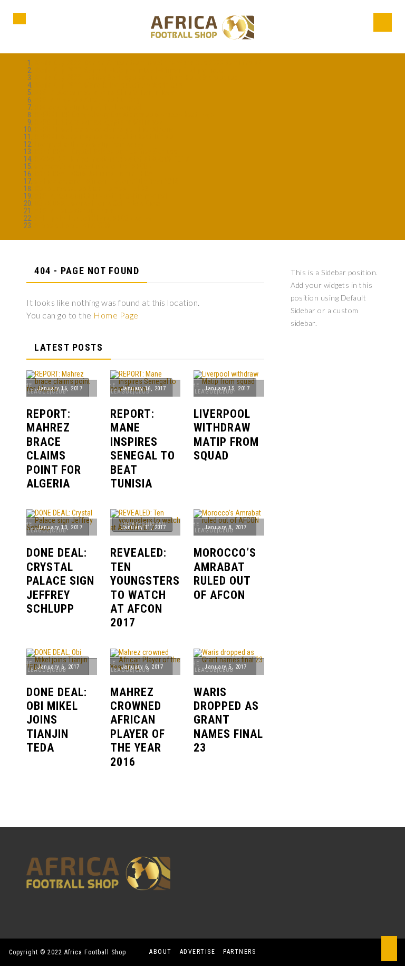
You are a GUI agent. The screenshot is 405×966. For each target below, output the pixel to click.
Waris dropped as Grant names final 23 (91, 188)
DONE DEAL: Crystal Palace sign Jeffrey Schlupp (105, 151)
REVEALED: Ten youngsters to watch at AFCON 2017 (111, 159)
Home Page (116, 315)
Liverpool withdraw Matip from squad (89, 144)
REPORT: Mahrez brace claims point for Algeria (103, 129)
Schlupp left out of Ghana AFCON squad (93, 218)
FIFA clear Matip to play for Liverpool (88, 107)
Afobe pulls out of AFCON (72, 225)
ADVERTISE (198, 951)
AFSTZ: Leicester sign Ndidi (74, 211)
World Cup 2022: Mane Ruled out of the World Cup (108, 85)
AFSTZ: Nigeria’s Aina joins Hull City (87, 100)
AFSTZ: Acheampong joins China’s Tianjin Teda (104, 92)
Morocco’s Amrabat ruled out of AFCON (93, 166)
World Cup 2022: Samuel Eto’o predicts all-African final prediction (130, 70)
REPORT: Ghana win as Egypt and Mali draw (98, 122)
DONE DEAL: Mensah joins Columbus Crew (97, 203)
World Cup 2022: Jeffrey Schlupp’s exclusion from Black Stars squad (136, 77)
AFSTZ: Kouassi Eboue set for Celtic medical (101, 196)
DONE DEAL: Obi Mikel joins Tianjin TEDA (93, 174)
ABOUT (160, 951)
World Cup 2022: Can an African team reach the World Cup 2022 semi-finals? (147, 63)
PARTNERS (239, 951)
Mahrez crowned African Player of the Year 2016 (106, 181)
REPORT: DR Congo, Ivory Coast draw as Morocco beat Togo (124, 114)
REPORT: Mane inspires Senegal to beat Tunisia (104, 137)
